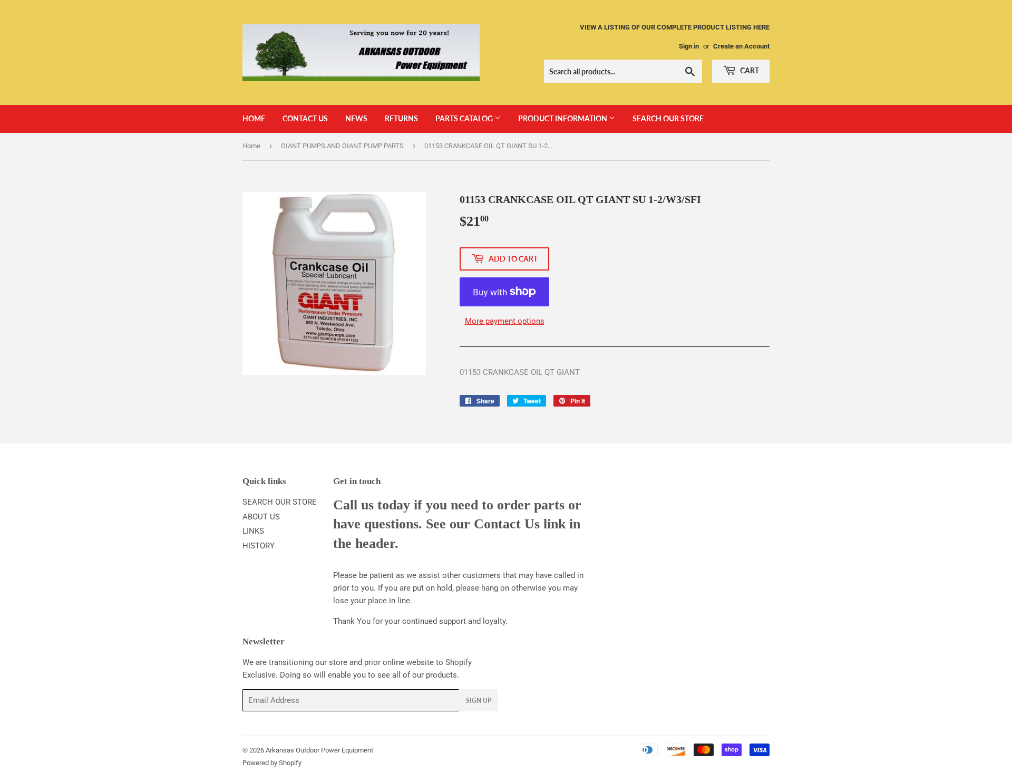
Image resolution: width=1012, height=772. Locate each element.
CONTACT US (305, 118)
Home (251, 146)
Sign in (689, 46)
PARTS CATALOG (464, 118)
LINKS (253, 531)
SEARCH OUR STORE (668, 118)
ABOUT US (261, 517)
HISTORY (258, 546)
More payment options (504, 321)
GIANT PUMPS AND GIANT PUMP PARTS (342, 146)
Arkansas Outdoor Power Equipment (319, 750)
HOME (253, 118)
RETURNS (401, 118)
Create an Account (741, 46)
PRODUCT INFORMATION (563, 118)
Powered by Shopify (271, 763)
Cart (748, 70)
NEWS (356, 118)
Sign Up (478, 701)
